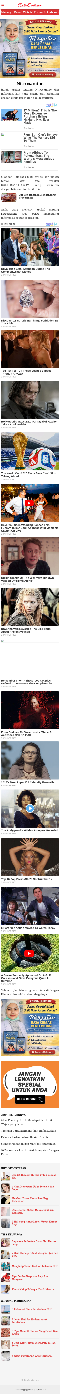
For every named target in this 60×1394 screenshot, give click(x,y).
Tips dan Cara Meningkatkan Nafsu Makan (28, 1130)
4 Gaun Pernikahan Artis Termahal (32, 1356)
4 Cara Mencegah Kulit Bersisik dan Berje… (33, 1188)
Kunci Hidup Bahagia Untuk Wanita (33, 1289)
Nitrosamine (43, 89)
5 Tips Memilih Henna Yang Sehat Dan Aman (35, 1332)
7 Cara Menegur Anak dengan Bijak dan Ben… (35, 1254)
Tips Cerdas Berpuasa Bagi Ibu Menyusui (30, 1278)
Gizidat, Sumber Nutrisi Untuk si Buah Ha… (34, 1176)
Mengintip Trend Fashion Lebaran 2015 (35, 1266)
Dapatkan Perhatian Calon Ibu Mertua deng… (34, 1243)
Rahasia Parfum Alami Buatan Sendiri (25, 1137)
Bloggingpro (25, 1390)
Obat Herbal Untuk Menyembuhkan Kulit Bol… (33, 1211)
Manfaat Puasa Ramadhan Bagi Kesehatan (30, 1199)
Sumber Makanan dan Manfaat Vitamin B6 (28, 1143)
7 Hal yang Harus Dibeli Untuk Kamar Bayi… (34, 1223)
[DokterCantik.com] (30, 4)
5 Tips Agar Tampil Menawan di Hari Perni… (34, 1344)
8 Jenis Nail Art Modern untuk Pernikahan (29, 1321)
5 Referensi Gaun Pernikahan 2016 (32, 1309)
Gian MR (42, 1390)
